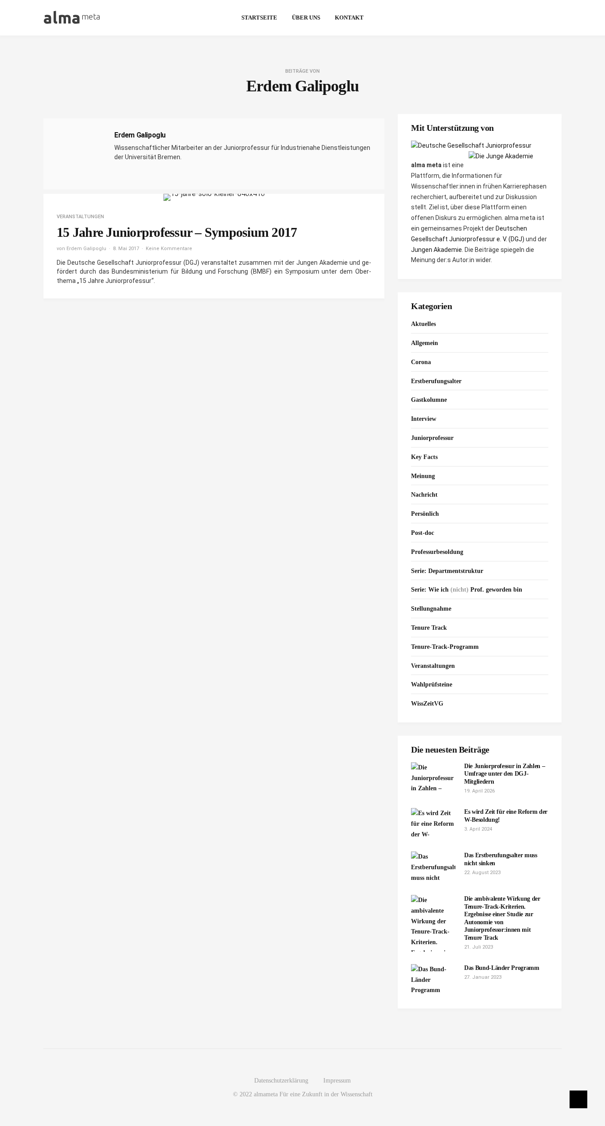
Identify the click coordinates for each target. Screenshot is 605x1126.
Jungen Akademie (436, 249)
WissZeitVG (427, 703)
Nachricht (424, 494)
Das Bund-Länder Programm (501, 968)
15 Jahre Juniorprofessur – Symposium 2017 (177, 232)
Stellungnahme (431, 608)
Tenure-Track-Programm (445, 646)
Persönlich (425, 513)
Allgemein (424, 343)
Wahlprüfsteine (431, 684)
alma (71, 17)
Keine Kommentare (169, 248)
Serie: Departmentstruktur (447, 571)
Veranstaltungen (80, 216)
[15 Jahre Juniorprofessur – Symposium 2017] (214, 197)
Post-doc (422, 533)
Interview (423, 419)
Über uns (306, 17)
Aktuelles (423, 324)
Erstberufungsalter (436, 381)
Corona (421, 362)
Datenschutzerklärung (281, 1080)
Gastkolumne (429, 399)
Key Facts (424, 457)
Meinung (423, 476)
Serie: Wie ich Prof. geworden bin (466, 589)
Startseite (259, 17)
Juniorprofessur (432, 438)
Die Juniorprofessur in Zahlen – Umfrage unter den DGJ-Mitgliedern (504, 774)
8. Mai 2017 (126, 248)
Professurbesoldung (437, 552)
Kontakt (349, 17)
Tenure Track (429, 627)
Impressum (337, 1080)
